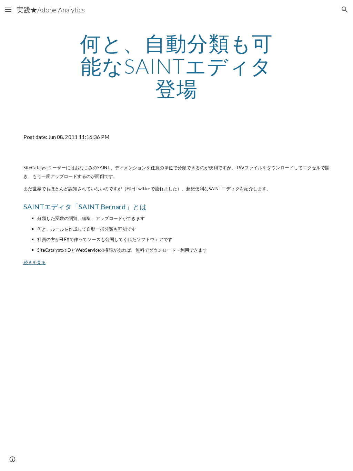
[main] (176, 66)
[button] (8, 9)
